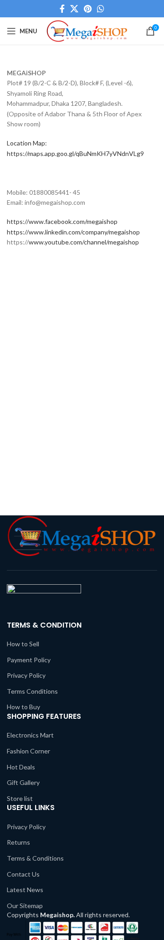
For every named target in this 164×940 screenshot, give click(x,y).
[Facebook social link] (62, 9)
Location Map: (27, 143)
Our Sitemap (25, 905)
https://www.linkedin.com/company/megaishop (73, 232)
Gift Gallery (23, 782)
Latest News (25, 889)
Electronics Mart (30, 735)
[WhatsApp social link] (100, 9)
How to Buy (23, 707)
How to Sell (23, 644)
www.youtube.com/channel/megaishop (84, 242)
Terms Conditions (32, 691)
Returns (18, 842)
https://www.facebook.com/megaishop (62, 221)
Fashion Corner (28, 751)
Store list (20, 798)
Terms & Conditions (35, 858)
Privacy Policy (26, 675)
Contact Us (23, 874)
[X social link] (74, 9)
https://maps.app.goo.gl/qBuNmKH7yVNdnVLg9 (75, 153)
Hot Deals (21, 767)
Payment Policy (29, 660)
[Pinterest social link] (87, 9)
